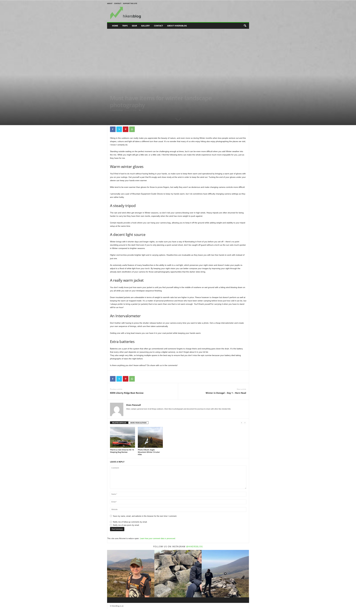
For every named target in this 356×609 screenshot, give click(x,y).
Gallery (145, 25)
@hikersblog (194, 546)
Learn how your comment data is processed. (158, 538)
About (109, 3)
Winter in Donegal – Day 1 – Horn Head (226, 392)
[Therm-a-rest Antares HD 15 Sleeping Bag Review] (122, 437)
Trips (125, 25)
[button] (245, 26)
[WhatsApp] (132, 129)
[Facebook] (113, 129)
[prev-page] (241, 422)
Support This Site (130, 3)
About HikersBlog (177, 25)
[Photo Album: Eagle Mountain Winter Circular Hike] (150, 437)
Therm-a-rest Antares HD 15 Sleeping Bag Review (122, 450)
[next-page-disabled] (244, 422)
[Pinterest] (125, 129)
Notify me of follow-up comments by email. (130, 522)
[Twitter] (119, 129)
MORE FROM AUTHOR (138, 423)
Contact (117, 3)
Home (115, 25)
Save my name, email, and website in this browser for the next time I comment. (145, 516)
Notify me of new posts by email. (126, 525)
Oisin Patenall (117, 110)
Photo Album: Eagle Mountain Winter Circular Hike (149, 452)
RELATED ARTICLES (119, 423)
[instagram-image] (130, 573)
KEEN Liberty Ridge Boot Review (127, 392)
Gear (134, 25)
